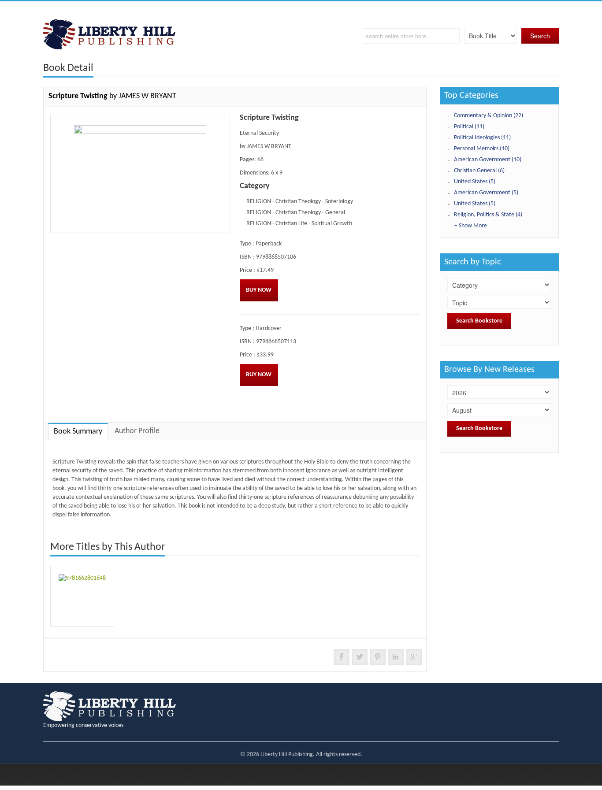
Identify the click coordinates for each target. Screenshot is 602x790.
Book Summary (78, 431)
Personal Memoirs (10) (481, 148)
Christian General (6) (479, 170)
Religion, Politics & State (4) (488, 214)
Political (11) (469, 126)
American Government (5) (486, 192)
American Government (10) (487, 159)
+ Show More (470, 226)
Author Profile (137, 431)
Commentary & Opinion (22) (488, 115)
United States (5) (474, 181)
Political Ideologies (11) (482, 137)
